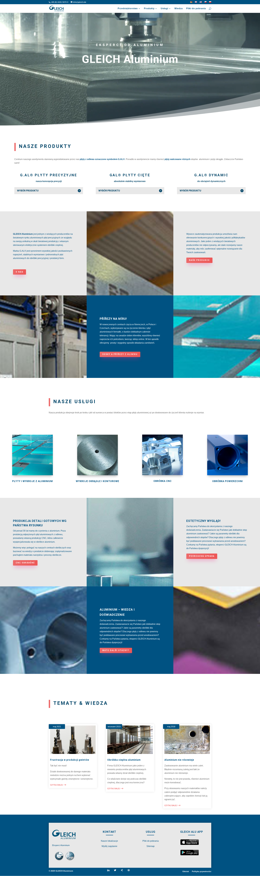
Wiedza (178, 9)
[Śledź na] (109, 871)
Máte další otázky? (115, 650)
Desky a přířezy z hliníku (120, 354)
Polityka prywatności (201, 871)
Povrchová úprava (201, 556)
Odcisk (185, 871)
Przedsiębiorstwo (128, 9)
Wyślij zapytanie (109, 846)
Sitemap (151, 846)
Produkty (149, 9)
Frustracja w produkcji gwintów (69, 759)
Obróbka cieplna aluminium (124, 759)
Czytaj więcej (106, 346)
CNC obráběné (25, 563)
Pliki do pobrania (196, 9)
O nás (19, 272)
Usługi (164, 9)
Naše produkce (199, 260)
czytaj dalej (56, 785)
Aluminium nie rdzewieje (179, 759)
